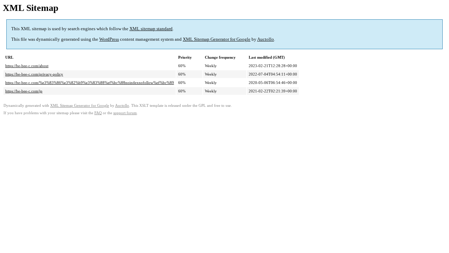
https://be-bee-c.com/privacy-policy (34, 74)
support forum (125, 113)
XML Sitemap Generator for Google (216, 39)
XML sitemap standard (151, 28)
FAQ (98, 113)
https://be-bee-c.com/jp (23, 91)
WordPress (109, 39)
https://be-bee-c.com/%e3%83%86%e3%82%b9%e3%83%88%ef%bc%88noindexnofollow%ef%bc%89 (89, 82)
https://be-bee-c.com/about (26, 66)
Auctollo (265, 39)
